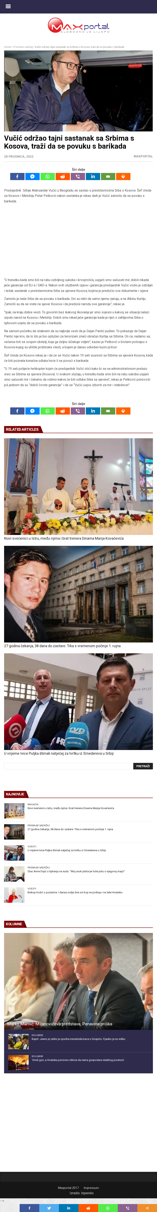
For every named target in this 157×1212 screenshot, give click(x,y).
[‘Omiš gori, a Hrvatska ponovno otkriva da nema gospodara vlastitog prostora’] (18, 1062)
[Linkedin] (93, 176)
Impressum (91, 1188)
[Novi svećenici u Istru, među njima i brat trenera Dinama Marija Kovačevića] (78, 486)
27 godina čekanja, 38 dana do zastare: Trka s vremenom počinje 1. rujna (62, 646)
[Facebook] (17, 176)
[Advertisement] (78, 240)
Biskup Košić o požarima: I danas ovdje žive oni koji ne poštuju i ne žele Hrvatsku (75, 892)
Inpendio (87, 1193)
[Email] (108, 176)
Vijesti (32, 846)
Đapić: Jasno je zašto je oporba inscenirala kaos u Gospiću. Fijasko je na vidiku (78, 1038)
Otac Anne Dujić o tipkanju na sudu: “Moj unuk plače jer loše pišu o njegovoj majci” (76, 871)
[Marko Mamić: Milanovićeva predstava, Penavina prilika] (78, 981)
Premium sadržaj (23, 47)
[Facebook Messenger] (32, 176)
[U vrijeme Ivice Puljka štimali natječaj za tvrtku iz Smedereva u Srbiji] (78, 701)
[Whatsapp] (47, 176)
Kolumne (37, 1035)
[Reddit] (63, 176)
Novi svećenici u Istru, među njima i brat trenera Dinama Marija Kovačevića (64, 538)
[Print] (123, 176)
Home (7, 47)
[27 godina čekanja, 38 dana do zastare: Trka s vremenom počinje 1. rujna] (78, 594)
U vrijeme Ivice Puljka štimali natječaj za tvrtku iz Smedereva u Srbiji (59, 753)
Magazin (33, 804)
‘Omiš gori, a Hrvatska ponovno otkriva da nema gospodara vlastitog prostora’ (78, 1060)
